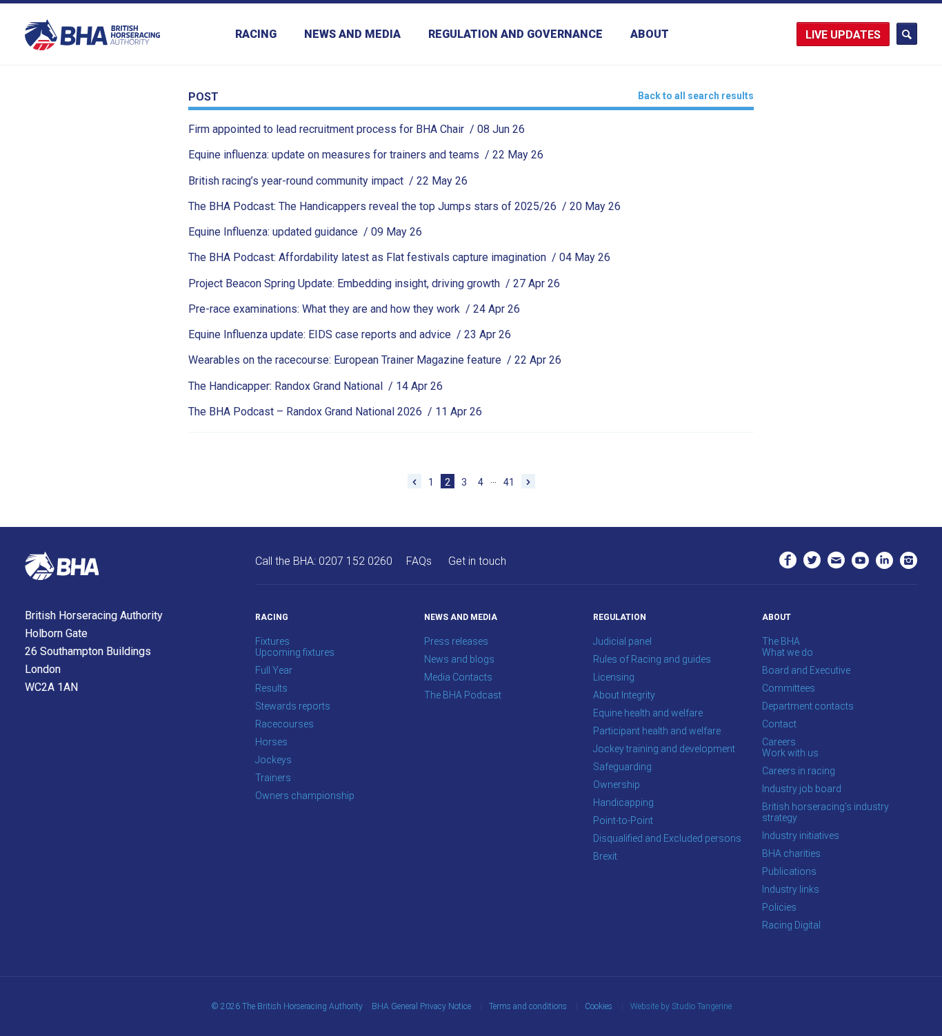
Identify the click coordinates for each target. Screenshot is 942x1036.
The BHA (781, 641)
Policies (779, 907)
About (649, 34)
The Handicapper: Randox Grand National (315, 386)
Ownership (616, 784)
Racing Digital (791, 925)
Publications (789, 871)
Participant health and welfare (657, 730)
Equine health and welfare (648, 712)
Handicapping (623, 802)
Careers (779, 741)
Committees (788, 688)
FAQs (419, 561)
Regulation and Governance (515, 34)
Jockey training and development (664, 748)
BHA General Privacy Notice (421, 1006)
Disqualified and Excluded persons (667, 838)
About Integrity (624, 695)
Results (271, 688)
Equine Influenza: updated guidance (305, 231)
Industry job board (801, 788)
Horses (271, 741)
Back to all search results (696, 95)
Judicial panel (622, 641)
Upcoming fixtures (294, 652)
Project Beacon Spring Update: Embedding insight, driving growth (374, 283)
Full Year (273, 670)
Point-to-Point (623, 820)
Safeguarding (622, 766)
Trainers (273, 777)
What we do (787, 652)
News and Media (352, 34)
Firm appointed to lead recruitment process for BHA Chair (356, 129)
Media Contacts (458, 677)
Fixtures (272, 641)
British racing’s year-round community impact (328, 180)
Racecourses (284, 723)
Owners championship (304, 795)
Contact (779, 723)
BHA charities (791, 853)
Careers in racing (798, 770)
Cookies (598, 1006)
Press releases (456, 641)
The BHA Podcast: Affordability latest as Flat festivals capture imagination (399, 257)
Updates (855, 34)
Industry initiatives (800, 835)
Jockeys (273, 759)
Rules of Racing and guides (652, 659)
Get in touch (477, 561)
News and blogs (459, 659)
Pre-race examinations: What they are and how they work (354, 308)
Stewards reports (292, 706)
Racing (256, 34)
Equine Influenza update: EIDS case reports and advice (349, 334)
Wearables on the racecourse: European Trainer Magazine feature (374, 359)
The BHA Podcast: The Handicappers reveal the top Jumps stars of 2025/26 (404, 206)
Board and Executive (806, 670)
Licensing (613, 677)
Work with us (790, 752)
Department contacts (808, 706)
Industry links (790, 889)
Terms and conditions (528, 1006)
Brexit (605, 856)
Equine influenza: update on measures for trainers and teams (365, 154)
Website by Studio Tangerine (681, 1006)
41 (508, 482)
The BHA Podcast (462, 695)
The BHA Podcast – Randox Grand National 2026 (335, 411)
